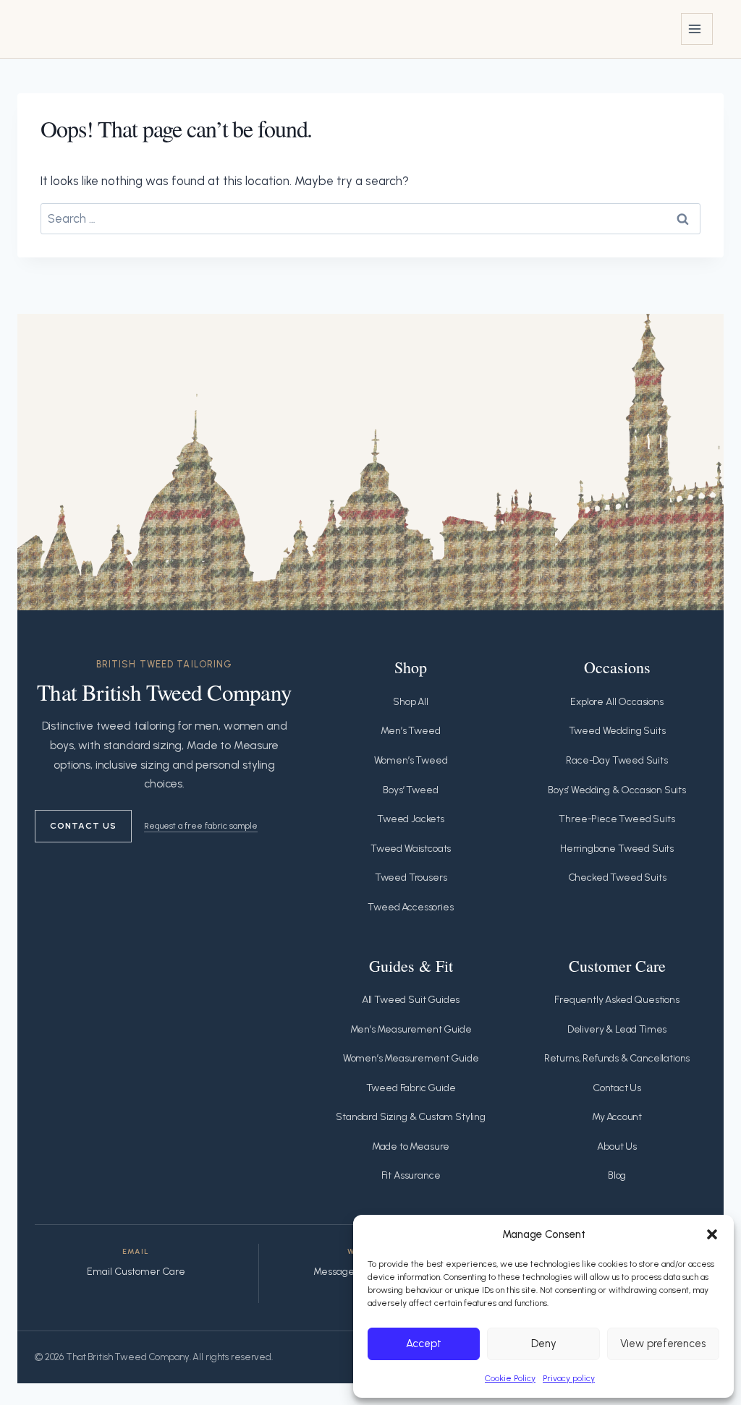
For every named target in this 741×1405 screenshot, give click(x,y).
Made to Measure (410, 1146)
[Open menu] (697, 29)
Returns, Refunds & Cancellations (617, 1058)
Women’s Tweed (411, 760)
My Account (617, 1117)
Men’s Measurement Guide (411, 1029)
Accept (423, 1343)
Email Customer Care (136, 1271)
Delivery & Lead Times (616, 1029)
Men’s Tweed (410, 731)
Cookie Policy (510, 1378)
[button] (712, 1234)
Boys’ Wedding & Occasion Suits (617, 790)
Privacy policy (569, 1378)
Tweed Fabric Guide (411, 1088)
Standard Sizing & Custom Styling (411, 1117)
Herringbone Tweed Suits (617, 848)
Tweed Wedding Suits (617, 731)
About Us (617, 1146)
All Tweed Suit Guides (411, 1000)
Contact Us (83, 825)
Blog (617, 1175)
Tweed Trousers (411, 877)
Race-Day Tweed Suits (617, 760)
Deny (543, 1343)
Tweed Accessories (410, 907)
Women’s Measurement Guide (411, 1058)
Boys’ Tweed (410, 790)
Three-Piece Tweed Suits (616, 819)
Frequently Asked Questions (616, 1000)
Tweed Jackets (410, 819)
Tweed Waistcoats (410, 848)
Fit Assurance (411, 1175)
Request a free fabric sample (201, 825)
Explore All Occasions (616, 702)
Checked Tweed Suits (617, 877)
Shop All (410, 702)
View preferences (663, 1343)
